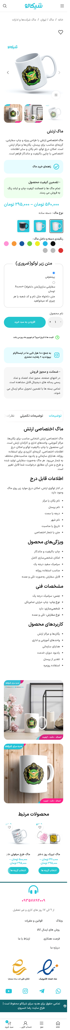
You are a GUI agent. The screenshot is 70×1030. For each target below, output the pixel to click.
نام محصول (56, 314)
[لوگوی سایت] (33, 6)
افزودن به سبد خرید (24, 322)
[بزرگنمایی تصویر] (56, 95)
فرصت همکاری (52, 939)
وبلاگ (59, 921)
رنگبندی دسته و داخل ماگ (48, 239)
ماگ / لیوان (47, 20)
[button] (59, 72)
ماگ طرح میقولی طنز (18, 854)
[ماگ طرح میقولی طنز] (18, 836)
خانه (60, 20)
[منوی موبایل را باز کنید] (62, 6)
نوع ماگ (58, 213)
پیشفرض (50, 277)
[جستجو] (5, 6)
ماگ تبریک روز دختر (49, 854)
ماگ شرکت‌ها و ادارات (24, 20)
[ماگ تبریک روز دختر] (49, 836)
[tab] (55, 416)
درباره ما (55, 948)
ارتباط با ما (24, 939)
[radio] (56, 226)
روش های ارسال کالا (48, 930)
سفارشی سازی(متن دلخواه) (35, 289)
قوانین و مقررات (33, 921)
